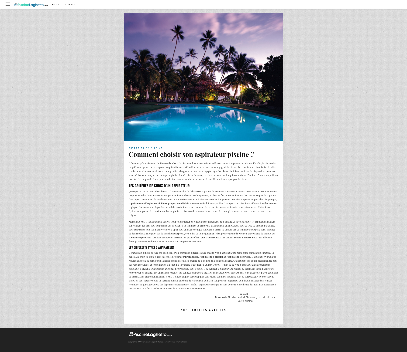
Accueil (56, 4)
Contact (70, 4)
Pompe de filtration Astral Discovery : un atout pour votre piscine (245, 299)
